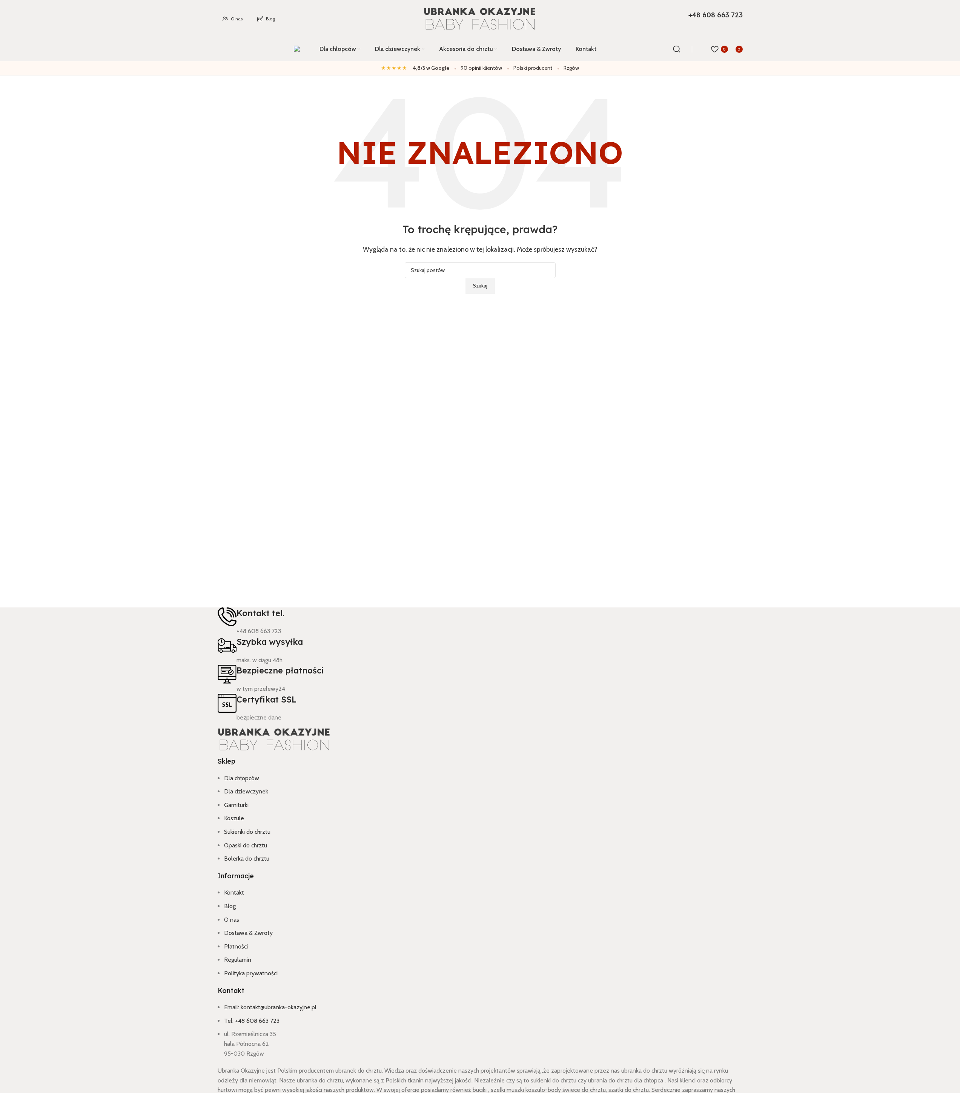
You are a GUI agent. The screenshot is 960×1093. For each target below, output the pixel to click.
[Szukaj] (676, 49)
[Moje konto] (703, 49)
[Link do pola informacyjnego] (480, 30)
